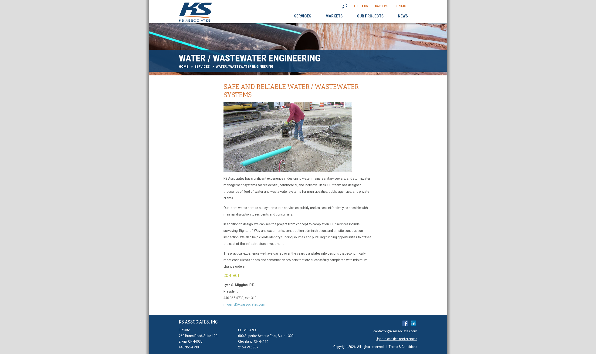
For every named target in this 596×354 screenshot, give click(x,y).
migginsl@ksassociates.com (244, 304)
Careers (381, 6)
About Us (361, 6)
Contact (401, 6)
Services (202, 66)
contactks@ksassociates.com (395, 331)
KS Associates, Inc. (199, 322)
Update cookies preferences (396, 339)
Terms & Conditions (403, 347)
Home (183, 66)
